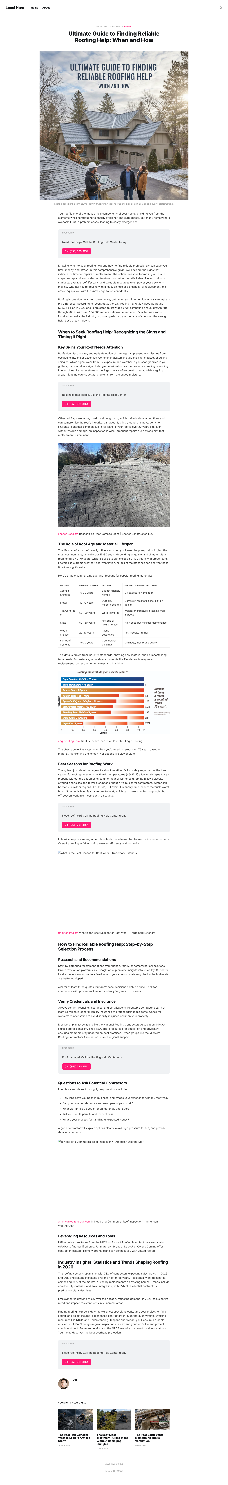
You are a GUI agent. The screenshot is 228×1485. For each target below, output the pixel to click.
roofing (128, 26)
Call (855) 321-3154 (76, 251)
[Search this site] (221, 7)
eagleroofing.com (69, 741)
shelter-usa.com (68, 533)
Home (34, 7)
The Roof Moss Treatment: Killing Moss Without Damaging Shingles (112, 1439)
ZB (75, 1380)
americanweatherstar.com (74, 1221)
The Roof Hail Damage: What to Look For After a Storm (74, 1437)
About (46, 7)
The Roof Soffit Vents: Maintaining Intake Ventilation (149, 1437)
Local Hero (15, 8)
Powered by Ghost (114, 1471)
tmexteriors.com (68, 932)
